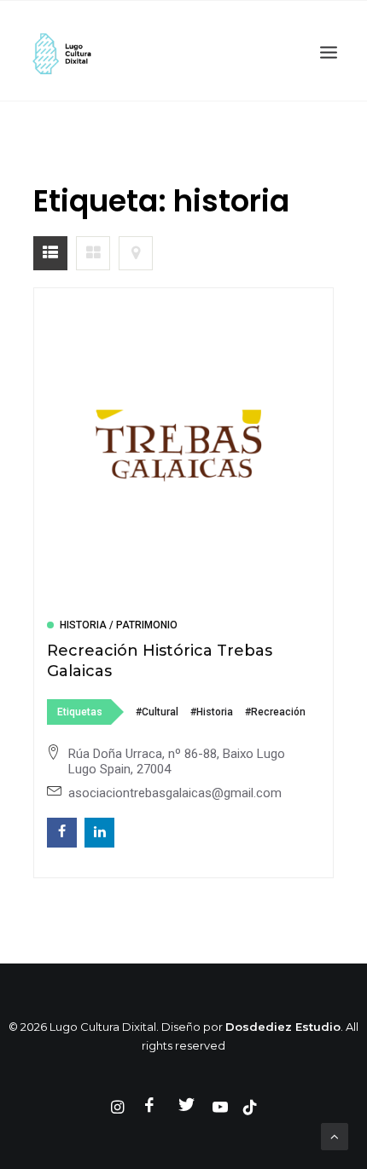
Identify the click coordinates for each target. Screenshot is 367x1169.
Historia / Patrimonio (119, 625)
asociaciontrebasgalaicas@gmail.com (175, 793)
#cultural (157, 712)
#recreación (275, 712)
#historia (211, 712)
